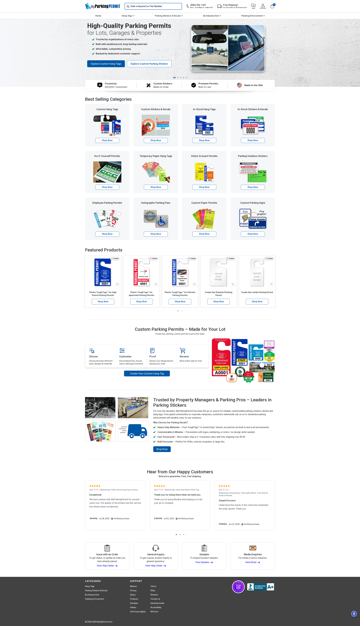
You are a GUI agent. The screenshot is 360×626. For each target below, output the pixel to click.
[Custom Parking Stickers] (246, 48)
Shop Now (107, 140)
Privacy (133, 590)
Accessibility (155, 607)
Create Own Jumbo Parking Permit (257, 292)
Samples (134, 603)
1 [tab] (174, 77)
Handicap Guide (157, 603)
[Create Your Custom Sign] (243, 360)
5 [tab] (186, 77)
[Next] (283, 47)
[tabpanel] (180, 49)
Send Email (251, 562)
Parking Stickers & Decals (168, 16)
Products (134, 599)
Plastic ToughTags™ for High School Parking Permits (102, 293)
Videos (133, 607)
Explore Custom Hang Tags (106, 63)
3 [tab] (180, 77)
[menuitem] (98, 16)
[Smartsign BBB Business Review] (260, 587)
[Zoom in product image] (117, 284)
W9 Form (154, 612)
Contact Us (155, 599)
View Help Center (105, 565)
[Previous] (76, 47)
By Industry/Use (211, 16)
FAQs (152, 590)
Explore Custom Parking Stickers (149, 63)
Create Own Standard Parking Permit (218, 293)
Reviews (154, 595)
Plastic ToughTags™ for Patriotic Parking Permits (180, 293)
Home (98, 16)
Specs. (133, 595)
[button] (253, 6)
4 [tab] (183, 77)
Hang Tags (127, 16)
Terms (153, 586)
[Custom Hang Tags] (210, 48)
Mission (133, 586)
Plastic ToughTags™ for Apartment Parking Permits (141, 293)
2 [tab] (178, 77)
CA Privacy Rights (138, 612)
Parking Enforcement (252, 16)
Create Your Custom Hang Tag (147, 373)
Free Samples (202, 562)
